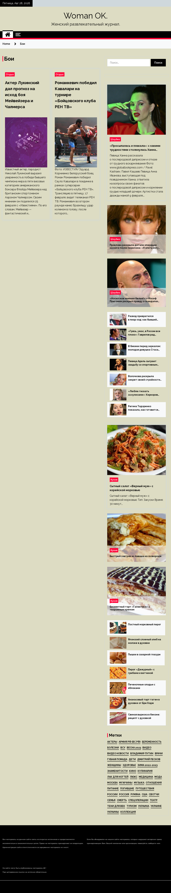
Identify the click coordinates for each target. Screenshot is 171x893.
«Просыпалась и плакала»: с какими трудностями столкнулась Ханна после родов (135, 148)
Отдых (10, 74)
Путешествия (145, 788)
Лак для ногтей (117, 776)
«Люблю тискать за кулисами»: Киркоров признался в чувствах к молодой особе (143, 393)
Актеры (112, 741)
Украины (113, 812)
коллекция (128, 812)
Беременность (151, 741)
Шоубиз (115, 139)
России (112, 794)
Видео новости (118, 753)
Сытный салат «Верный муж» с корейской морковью (131, 488)
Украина (143, 806)
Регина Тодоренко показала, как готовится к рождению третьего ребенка (143, 408)
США (144, 794)
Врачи (159, 753)
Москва (112, 782)
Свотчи (154, 794)
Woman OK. (86, 15)
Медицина (146, 776)
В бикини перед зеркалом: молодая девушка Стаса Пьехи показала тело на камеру (144, 348)
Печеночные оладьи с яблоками (141, 686)
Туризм (132, 806)
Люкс (133, 776)
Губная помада (117, 759)
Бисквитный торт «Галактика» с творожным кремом (130, 608)
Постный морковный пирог (144, 624)
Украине (156, 806)
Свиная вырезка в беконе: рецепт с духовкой (144, 716)
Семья (111, 800)
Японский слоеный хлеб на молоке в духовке (144, 641)
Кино (132, 771)
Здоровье (129, 765)
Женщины (114, 765)
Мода (158, 776)
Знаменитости (117, 771)
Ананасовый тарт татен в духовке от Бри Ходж (144, 701)
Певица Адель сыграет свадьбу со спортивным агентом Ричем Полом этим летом (142, 363)
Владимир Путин (141, 753)
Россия (124, 794)
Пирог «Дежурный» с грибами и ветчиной (141, 671)
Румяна (135, 794)
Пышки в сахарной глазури (144, 654)
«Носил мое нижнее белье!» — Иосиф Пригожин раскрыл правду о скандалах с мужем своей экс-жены (134, 300)
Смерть (122, 800)
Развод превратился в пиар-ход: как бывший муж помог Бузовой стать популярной (143, 318)
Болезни (113, 747)
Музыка (139, 782)
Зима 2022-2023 (147, 765)
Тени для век (116, 806)
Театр (153, 800)
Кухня (114, 479)
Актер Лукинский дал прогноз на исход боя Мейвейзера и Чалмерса (22, 94)
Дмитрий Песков (148, 759)
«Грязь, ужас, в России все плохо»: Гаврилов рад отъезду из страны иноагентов (144, 333)
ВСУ (122, 747)
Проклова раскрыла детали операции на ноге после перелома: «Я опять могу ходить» (134, 246)
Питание (113, 788)
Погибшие (127, 788)
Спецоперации (138, 800)
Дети (132, 759)
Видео (146, 747)
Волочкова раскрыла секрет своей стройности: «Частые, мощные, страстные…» (144, 378)
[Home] (8, 34)
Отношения (154, 782)
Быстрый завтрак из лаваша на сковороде (135, 556)
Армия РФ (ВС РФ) (129, 741)
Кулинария (145, 771)
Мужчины (125, 782)
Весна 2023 (134, 747)
